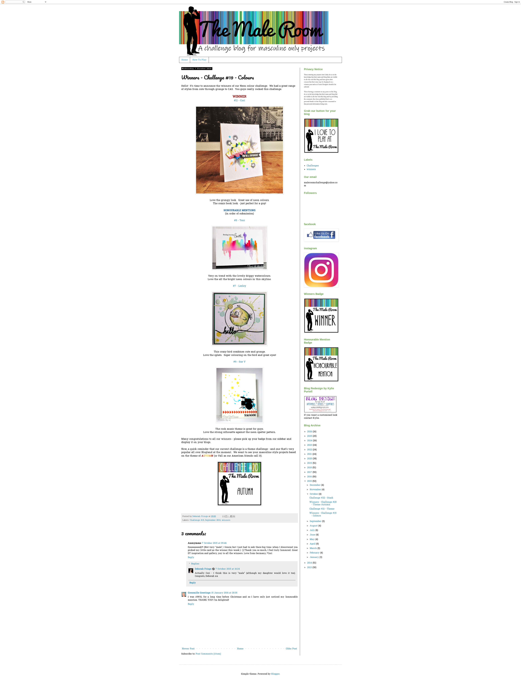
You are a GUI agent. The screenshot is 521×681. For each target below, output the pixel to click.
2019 (310, 463)
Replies (195, 564)
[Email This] (223, 516)
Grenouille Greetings (199, 593)
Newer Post (188, 648)
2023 (310, 445)
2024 (310, 440)
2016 (309, 476)
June (313, 534)
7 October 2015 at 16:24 (227, 569)
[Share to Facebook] (231, 516)
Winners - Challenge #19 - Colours (322, 514)
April (313, 544)
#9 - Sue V (239, 362)
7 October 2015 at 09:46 (214, 543)
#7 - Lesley (239, 286)
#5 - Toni (239, 220)
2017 (310, 472)
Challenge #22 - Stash (321, 498)
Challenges (313, 165)
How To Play (199, 60)
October (314, 494)
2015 (309, 481)
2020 (310, 458)
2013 (309, 567)
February (315, 553)
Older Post (291, 648)
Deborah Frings (203, 569)
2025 (310, 436)
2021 (309, 454)
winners (226, 520)
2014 (310, 563)
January (315, 557)
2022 (310, 449)
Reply (191, 557)
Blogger (275, 674)
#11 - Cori (239, 100)
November (316, 489)
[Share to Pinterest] (234, 516)
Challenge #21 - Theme (321, 509)
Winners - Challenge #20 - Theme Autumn (323, 503)
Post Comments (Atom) (208, 654)
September (316, 521)
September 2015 (213, 520)
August (314, 526)
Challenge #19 (197, 520)
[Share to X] (228, 516)
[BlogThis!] (226, 516)
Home (184, 60)
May (312, 539)
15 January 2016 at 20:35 (224, 593)
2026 (310, 431)
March (313, 548)
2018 (309, 467)
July (312, 530)
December (315, 485)
